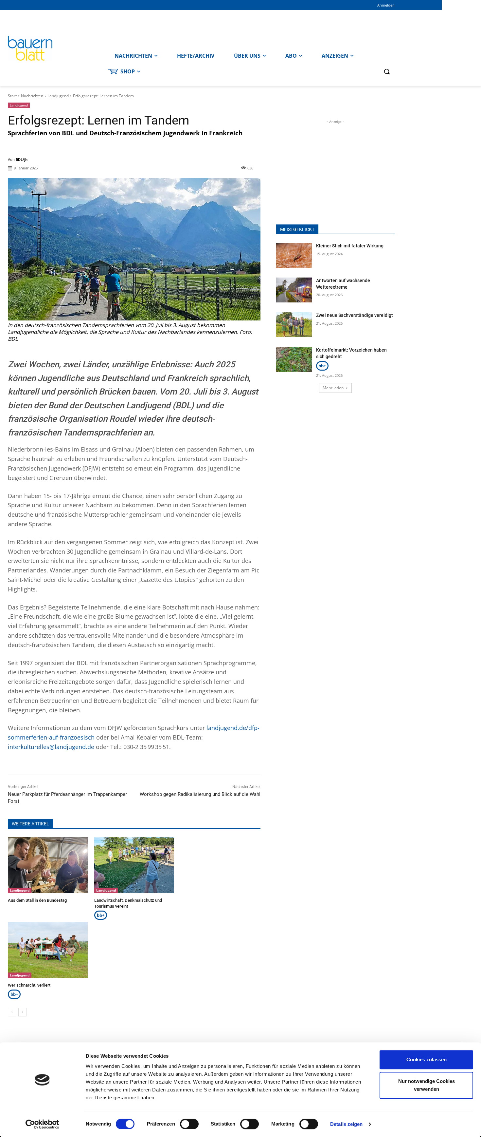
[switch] (189, 1124)
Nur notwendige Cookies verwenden (426, 1085)
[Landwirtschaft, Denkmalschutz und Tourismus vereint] (134, 865)
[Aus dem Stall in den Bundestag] (48, 865)
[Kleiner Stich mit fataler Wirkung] (294, 255)
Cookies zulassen (426, 1059)
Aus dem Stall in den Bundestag (37, 900)
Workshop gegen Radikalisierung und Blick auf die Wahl (200, 794)
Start (12, 96)
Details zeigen (346, 1124)
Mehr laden (333, 388)
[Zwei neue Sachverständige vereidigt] (294, 324)
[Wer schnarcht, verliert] (48, 950)
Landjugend (58, 96)
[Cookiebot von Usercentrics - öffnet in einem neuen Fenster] (42, 1124)
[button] (387, 71)
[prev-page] (12, 1012)
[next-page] (22, 1012)
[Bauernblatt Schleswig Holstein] (56, 48)
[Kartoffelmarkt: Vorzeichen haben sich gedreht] (294, 359)
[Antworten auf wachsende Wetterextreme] (294, 290)
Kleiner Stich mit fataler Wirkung (349, 245)
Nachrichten (32, 96)
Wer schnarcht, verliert (29, 985)
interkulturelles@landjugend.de (51, 747)
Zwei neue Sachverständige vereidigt (354, 315)
